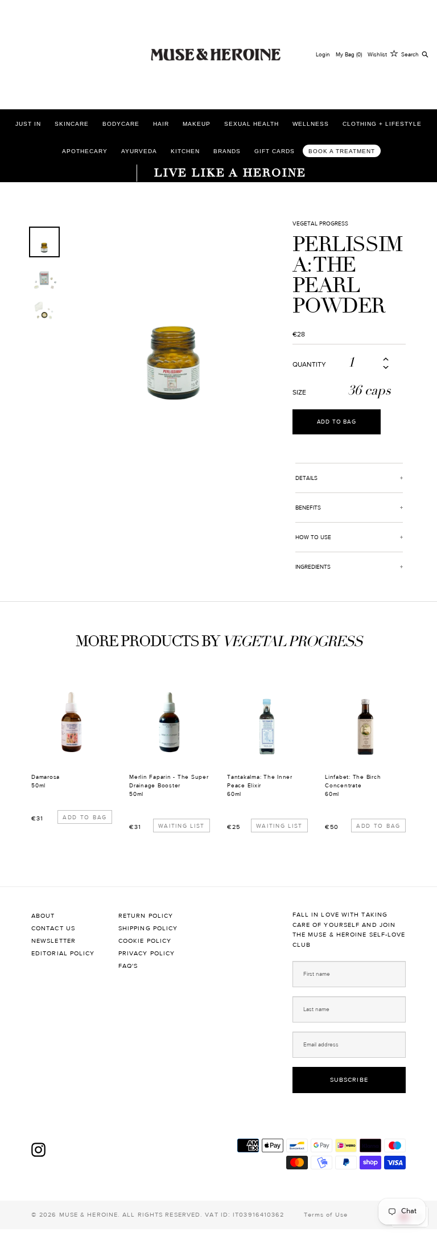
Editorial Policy (63, 953)
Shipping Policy (148, 928)
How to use (313, 537)
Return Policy (145, 916)
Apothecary (85, 151)
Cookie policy (144, 941)
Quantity (309, 364)
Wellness (310, 124)
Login (323, 54)
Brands (227, 151)
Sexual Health (251, 124)
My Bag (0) (349, 54)
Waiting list (181, 826)
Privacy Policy (146, 953)
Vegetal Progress (320, 223)
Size (299, 392)
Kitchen (185, 151)
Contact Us (53, 928)
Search (410, 54)
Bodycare (120, 124)
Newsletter (53, 941)
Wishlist (377, 54)
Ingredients (313, 567)
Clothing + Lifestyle (382, 124)
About (43, 916)
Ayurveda (139, 151)
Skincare (72, 124)
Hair (161, 124)
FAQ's (128, 966)
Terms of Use (326, 1215)
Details (306, 478)
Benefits (308, 507)
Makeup (197, 124)
